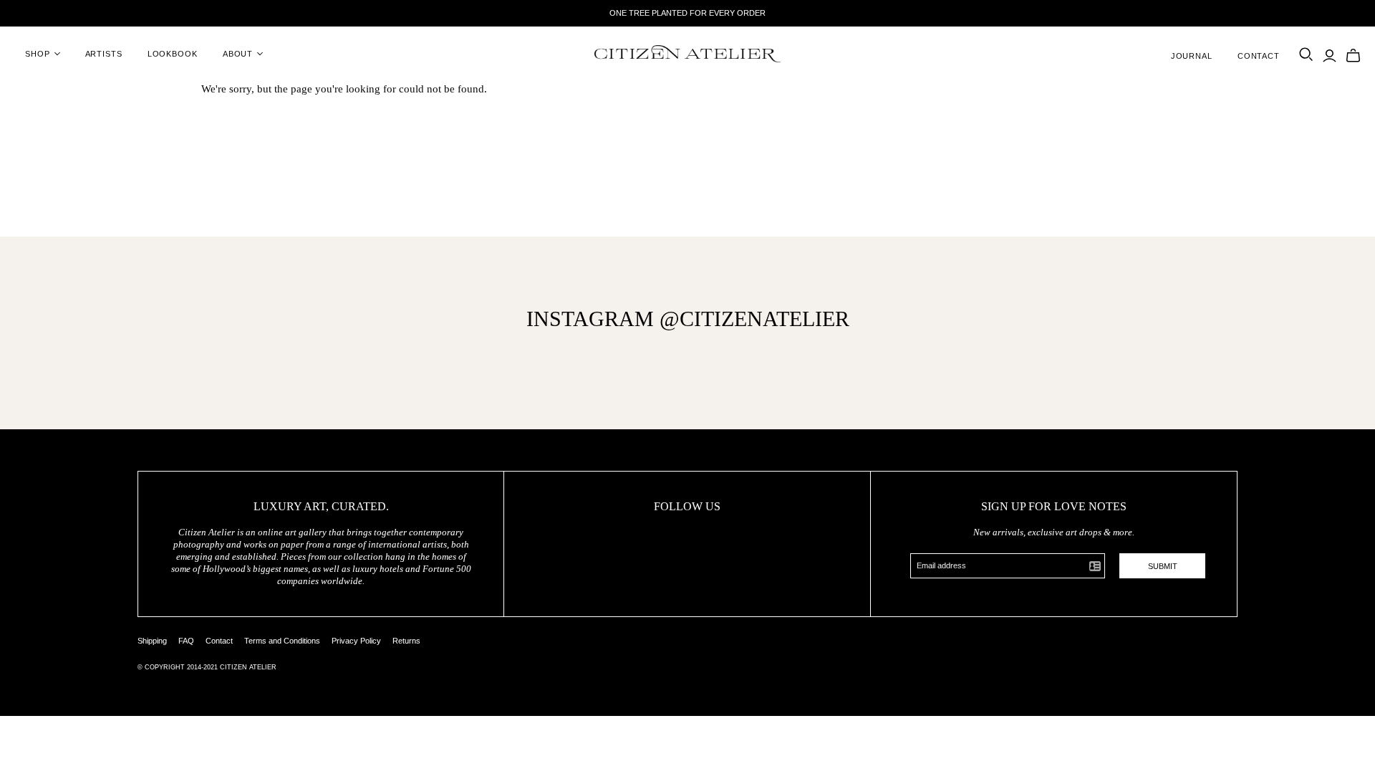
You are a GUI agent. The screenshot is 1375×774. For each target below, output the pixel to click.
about (238, 53)
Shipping (152, 640)
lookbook (173, 53)
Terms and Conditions (282, 640)
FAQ (186, 640)
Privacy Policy (356, 640)
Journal (1191, 56)
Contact (1259, 56)
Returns (406, 640)
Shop (37, 53)
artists (103, 53)
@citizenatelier (754, 318)
